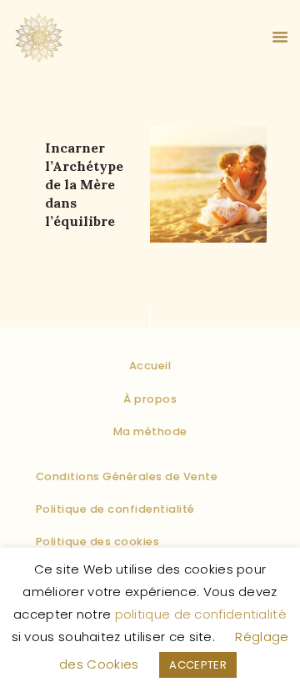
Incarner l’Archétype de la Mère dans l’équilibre (84, 184)
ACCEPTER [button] (197, 665)
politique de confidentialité (201, 614)
